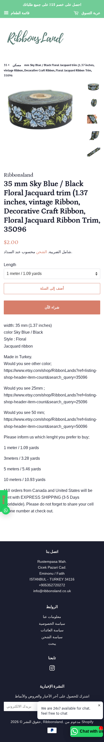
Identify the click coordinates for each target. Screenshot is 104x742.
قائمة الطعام (20, 13)
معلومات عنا (52, 617)
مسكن (17, 65)
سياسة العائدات (52, 630)
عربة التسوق (90, 13)
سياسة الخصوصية (52, 624)
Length (10, 265)
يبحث (52, 644)
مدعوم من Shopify (79, 722)
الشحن (41, 252)
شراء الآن (52, 307)
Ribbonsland (53, 722)
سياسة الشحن (52, 637)
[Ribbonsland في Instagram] (52, 669)
